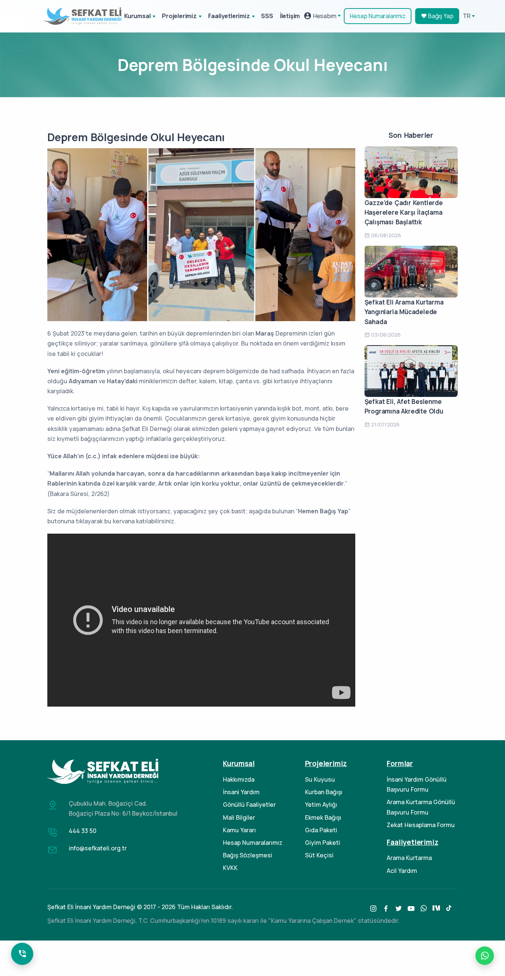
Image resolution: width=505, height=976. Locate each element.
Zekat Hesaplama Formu (421, 825)
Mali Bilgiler (239, 817)
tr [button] (467, 16)
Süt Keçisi (319, 855)
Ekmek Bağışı (323, 817)
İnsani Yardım (241, 792)
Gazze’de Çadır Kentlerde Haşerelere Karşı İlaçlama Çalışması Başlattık (404, 212)
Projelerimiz (179, 16)
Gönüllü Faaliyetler (249, 804)
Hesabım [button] (324, 16)
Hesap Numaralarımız (377, 16)
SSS (267, 16)
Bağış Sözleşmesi (247, 855)
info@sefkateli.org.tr (98, 848)
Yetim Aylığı (321, 804)
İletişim (290, 16)
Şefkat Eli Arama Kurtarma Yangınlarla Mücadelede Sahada (404, 312)
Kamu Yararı (239, 830)
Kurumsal (137, 16)
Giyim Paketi (322, 843)
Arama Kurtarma (409, 858)
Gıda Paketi (321, 830)
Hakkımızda (238, 779)
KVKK (230, 868)
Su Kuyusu (320, 779)
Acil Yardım (402, 871)
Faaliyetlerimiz (229, 16)
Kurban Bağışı (323, 792)
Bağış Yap (440, 16)
